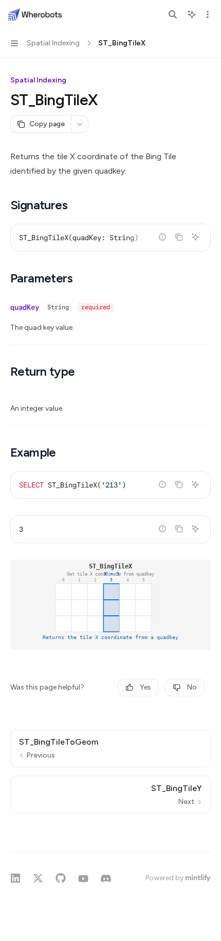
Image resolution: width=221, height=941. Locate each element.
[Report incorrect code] (162, 237)
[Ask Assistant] (195, 237)
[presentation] (110, 237)
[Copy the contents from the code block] (179, 237)
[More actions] (207, 14)
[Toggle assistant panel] (191, 14)
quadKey (24, 307)
